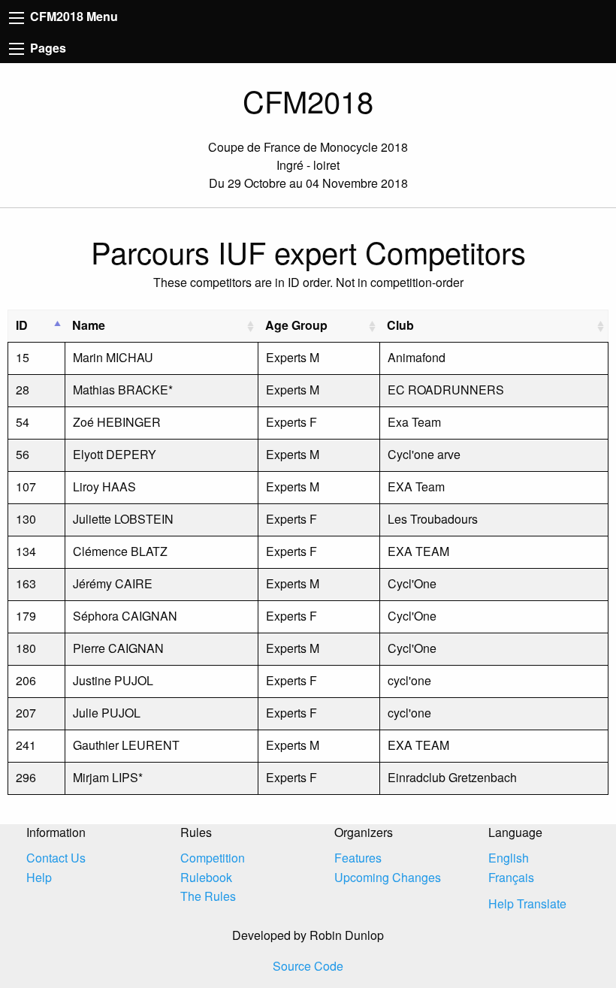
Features (358, 857)
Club (400, 325)
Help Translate (527, 903)
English (508, 857)
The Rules (208, 896)
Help (39, 877)
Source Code (308, 965)
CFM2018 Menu (72, 16)
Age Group (296, 325)
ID (22, 325)
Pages (46, 47)
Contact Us (56, 857)
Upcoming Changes (387, 877)
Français (511, 877)
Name (88, 325)
